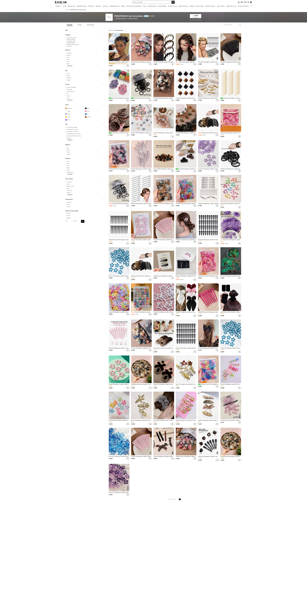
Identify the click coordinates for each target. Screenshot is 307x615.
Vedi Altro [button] (70, 65)
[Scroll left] (249, 6)
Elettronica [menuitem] (192, 6)
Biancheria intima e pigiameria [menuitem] (134, 6)
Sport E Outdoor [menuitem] (221, 6)
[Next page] (182, 499)
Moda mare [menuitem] (91, 6)
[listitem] (120, 18)
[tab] (69, 25)
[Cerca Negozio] (240, 25)
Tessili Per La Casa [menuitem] (172, 6)
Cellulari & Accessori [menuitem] (183, 6)
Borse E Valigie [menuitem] (199, 6)
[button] (248, 2)
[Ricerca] (173, 2)
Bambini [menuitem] (123, 6)
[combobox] (117, 30)
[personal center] (239, 2)
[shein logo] (60, 2)
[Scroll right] (251, 6)
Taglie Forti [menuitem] (98, 6)
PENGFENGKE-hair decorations (128, 16)
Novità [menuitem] (64, 6)
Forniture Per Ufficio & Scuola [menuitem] (245, 6)
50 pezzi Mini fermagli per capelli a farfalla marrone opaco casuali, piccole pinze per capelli (230, 203)
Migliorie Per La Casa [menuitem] (231, 6)
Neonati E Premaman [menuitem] (210, 6)
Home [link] (66, 9)
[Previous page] (178, 499)
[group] (84, 37)
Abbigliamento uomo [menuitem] (115, 6)
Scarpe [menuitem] (144, 6)
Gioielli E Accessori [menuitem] (152, 6)
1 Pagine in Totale (171, 499)
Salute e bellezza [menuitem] (162, 6)
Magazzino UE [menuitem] (71, 6)
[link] (241, 2)
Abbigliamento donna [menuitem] (81, 6)
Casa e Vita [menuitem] (105, 6)
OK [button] (82, 221)
